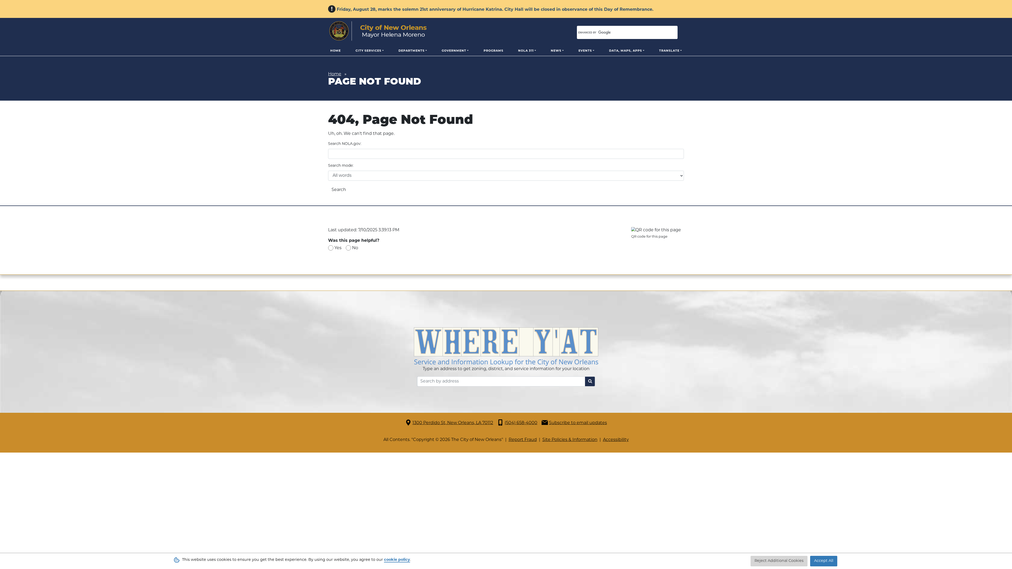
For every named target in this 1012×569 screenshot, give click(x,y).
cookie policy (397, 560)
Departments (411, 51)
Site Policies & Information (569, 440)
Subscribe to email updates (578, 423)
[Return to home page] (378, 31)
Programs (493, 51)
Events (585, 51)
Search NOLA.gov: (344, 144)
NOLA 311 (526, 51)
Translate (669, 51)
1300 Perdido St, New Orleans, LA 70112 (452, 423)
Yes (338, 248)
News (556, 51)
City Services (368, 51)
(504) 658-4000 (521, 423)
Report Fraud (523, 440)
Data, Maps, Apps (625, 51)
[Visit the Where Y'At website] (506, 347)
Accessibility (616, 440)
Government (454, 51)
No (355, 248)
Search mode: (340, 166)
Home (335, 51)
